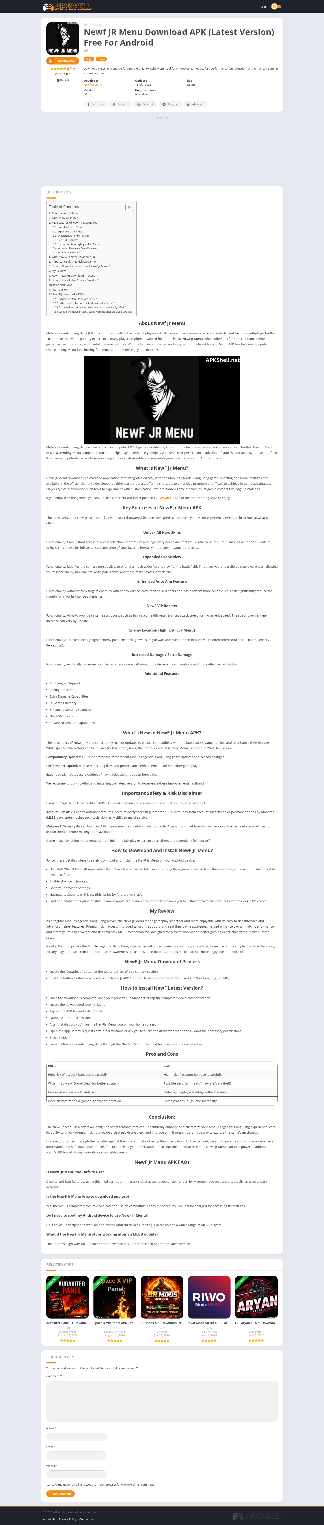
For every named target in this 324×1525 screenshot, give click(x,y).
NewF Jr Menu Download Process (73, 276)
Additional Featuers (69, 252)
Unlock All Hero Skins (70, 227)
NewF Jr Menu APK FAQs (69, 294)
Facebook (97, 104)
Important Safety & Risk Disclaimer (74, 261)
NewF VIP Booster (68, 239)
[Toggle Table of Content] (127, 207)
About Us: (49, 1519)
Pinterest (148, 104)
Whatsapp (197, 104)
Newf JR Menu (93, 85)
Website (51, 1466)
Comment (54, 1376)
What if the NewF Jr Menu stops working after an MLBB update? (95, 311)
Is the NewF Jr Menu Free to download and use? (86, 303)
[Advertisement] (162, 151)
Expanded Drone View (70, 231)
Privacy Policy (67, 1519)
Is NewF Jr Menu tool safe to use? (78, 298)
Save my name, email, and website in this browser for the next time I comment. (103, 1484)
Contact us (86, 1519)
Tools (101, 59)
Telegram (173, 104)
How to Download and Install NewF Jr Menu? (81, 266)
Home (88, 24)
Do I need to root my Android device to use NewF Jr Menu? (93, 307)
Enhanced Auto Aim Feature (73, 235)
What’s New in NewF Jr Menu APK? (74, 257)
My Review (59, 271)
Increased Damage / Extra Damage (77, 248)
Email (51, 1447)
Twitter (121, 104)
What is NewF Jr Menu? (67, 218)
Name (51, 1428)
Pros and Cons (62, 285)
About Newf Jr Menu (65, 213)
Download (66, 61)
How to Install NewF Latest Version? (75, 280)
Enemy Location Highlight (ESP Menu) (79, 244)
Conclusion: (60, 289)
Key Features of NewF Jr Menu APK (74, 223)
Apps (263, 7)
